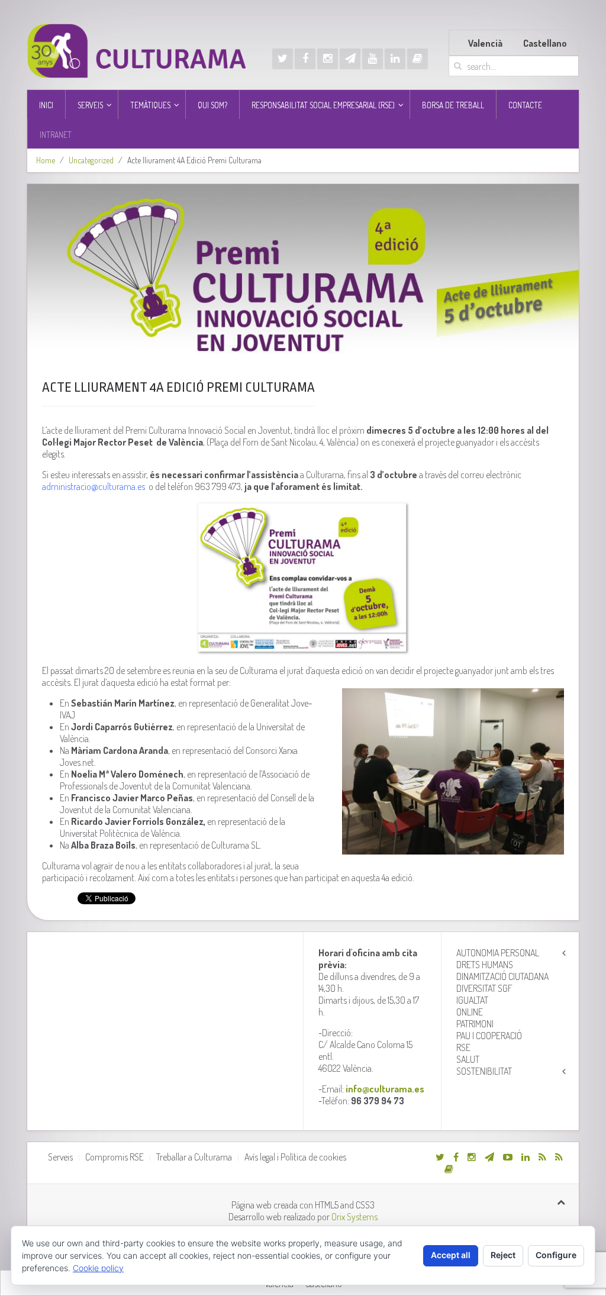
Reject (503, 1255)
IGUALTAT (472, 1000)
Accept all (450, 1255)
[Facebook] (305, 59)
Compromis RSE (114, 1157)
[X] (282, 59)
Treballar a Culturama (194, 1157)
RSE (463, 1047)
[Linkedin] (395, 59)
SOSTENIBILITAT (484, 1071)
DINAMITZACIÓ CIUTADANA (502, 976)
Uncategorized (91, 160)
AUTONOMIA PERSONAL (497, 953)
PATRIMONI (475, 1024)
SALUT (467, 1059)
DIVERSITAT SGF (484, 988)
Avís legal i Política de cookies (295, 1157)
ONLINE (469, 1012)
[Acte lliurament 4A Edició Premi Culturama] (303, 272)
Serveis (60, 1157)
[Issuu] (417, 59)
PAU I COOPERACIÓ (489, 1036)
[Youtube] (372, 59)
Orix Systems (354, 1217)
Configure (556, 1255)
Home (45, 160)
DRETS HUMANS (484, 965)
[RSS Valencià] (542, 1157)
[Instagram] (327, 59)
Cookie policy (98, 1268)
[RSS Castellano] (559, 1157)
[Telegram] (350, 59)
